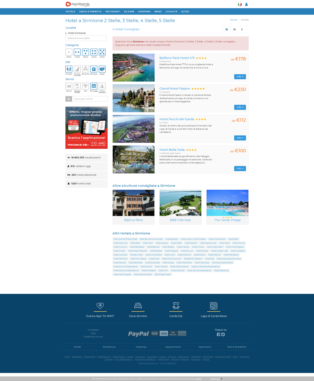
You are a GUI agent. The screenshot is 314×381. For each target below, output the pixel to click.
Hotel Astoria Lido (208, 243)
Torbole (109, 359)
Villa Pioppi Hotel (163, 274)
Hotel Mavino (214, 254)
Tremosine (163, 359)
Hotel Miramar (120, 258)
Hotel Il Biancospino (179, 266)
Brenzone (90, 356)
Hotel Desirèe (156, 251)
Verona (175, 359)
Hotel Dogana (171, 251)
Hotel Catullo (183, 247)
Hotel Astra (224, 243)
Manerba (196, 356)
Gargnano (152, 356)
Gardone (140, 356)
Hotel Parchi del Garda (176, 119)
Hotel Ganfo (146, 266)
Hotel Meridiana (231, 254)
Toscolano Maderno (145, 359)
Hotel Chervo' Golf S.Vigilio (193, 239)
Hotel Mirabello (149, 270)
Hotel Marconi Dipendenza (126, 270)
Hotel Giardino (120, 254)
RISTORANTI (112, 11)
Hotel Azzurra (120, 247)
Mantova (195, 359)
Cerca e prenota (90, 11)
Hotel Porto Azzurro (171, 258)
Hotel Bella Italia (172, 150)
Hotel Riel (209, 258)
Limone (172, 356)
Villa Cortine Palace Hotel (125, 239)
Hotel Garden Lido (219, 251)
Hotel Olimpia (177, 270)
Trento (205, 359)
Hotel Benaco (153, 247)
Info (240, 76)
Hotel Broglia (172, 239)
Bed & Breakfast (236, 346)
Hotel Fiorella (202, 251)
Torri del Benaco (123, 359)
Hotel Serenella (135, 262)
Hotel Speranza (221, 270)
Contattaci (93, 329)
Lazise (162, 356)
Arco (67, 356)
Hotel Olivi (148, 243)
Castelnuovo (104, 356)
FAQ (93, 333)
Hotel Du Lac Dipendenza (126, 266)
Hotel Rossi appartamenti (229, 258)
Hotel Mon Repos (138, 258)
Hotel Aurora (239, 243)
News (158, 11)
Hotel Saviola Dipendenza (199, 270)
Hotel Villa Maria (184, 262)
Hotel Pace (154, 258)
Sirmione (244, 356)
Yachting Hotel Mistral (222, 262)
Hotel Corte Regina (235, 247)
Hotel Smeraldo (152, 262)
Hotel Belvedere (137, 247)
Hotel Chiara (198, 247)
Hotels (70, 11)
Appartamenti (173, 346)
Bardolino (77, 356)
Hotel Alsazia (191, 243)
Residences (109, 346)
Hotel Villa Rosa (202, 262)
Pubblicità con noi (93, 336)
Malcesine (183, 356)
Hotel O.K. (163, 270)
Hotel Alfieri (176, 243)
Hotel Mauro (199, 254)
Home (233, 19)
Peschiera (208, 356)
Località (171, 11)
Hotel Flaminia (120, 243)
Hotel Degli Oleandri (137, 251)
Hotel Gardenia (238, 251)
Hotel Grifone (161, 266)
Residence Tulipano (193, 258)
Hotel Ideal (135, 243)
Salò (235, 356)
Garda (130, 356)
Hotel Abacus (162, 243)
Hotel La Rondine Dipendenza (206, 266)
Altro (185, 11)
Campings (141, 346)
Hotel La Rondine (154, 254)
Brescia (185, 359)
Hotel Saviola (120, 262)
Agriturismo (205, 346)
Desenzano (119, 356)
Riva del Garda (223, 356)
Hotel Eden (233, 239)
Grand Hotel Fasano (174, 88)
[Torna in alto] (305, 372)
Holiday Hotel (136, 254)
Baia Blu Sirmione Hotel (151, 239)
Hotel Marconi (184, 254)
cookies (198, 378)
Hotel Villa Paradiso (143, 274)
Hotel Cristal (119, 251)
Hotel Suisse (168, 262)
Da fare (129, 11)
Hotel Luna (170, 254)
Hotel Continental (217, 239)
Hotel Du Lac (187, 251)
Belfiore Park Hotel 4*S (177, 58)
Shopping (144, 11)
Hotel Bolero (168, 247)
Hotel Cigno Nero (215, 247)
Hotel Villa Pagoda (122, 274)
